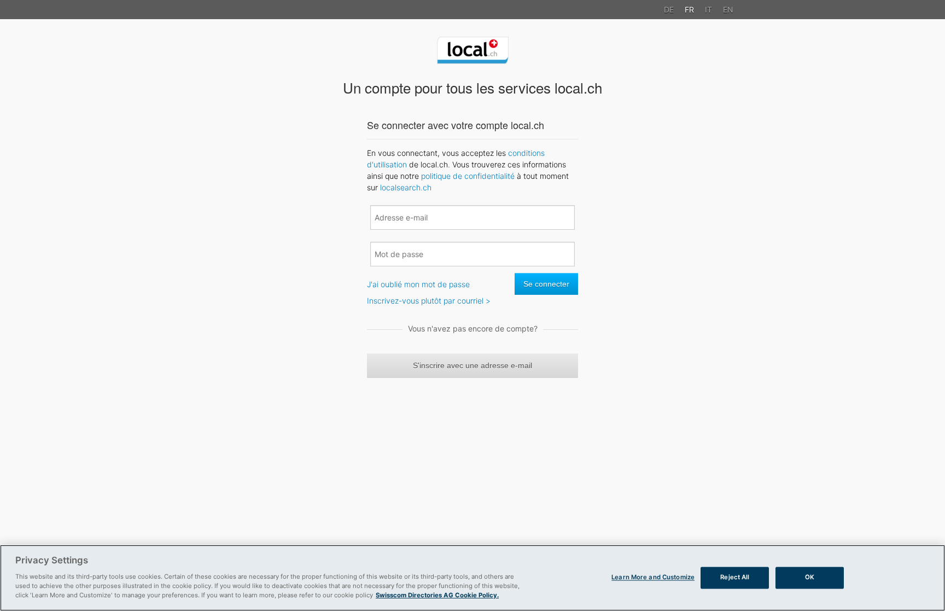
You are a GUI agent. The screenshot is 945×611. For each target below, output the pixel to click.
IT (708, 9)
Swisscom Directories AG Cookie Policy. (437, 595)
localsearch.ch (405, 187)
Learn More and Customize (653, 577)
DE (669, 9)
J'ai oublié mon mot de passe (418, 284)
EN (728, 9)
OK (809, 577)
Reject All (734, 577)
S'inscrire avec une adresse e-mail (472, 365)
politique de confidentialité (468, 176)
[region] (472, 578)
